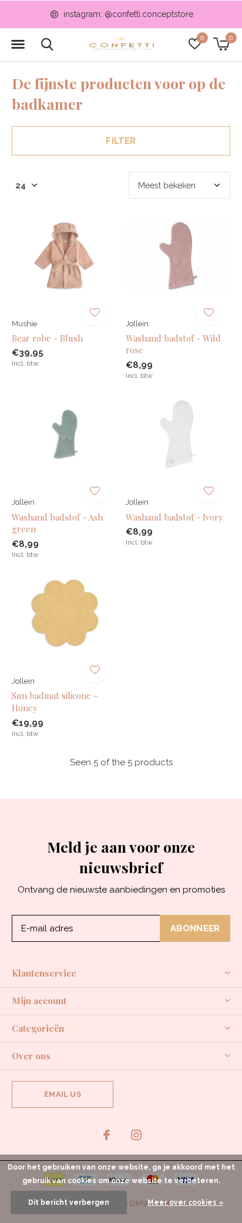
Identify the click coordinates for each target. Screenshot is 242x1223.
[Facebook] (106, 1135)
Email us (62, 1094)
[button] (17, 45)
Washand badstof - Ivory (174, 517)
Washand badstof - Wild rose (173, 344)
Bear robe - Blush (47, 338)
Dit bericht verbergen (68, 1202)
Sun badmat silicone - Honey (55, 702)
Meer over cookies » (185, 1202)
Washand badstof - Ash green (57, 523)
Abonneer (195, 928)
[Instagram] (136, 1135)
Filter (121, 141)
